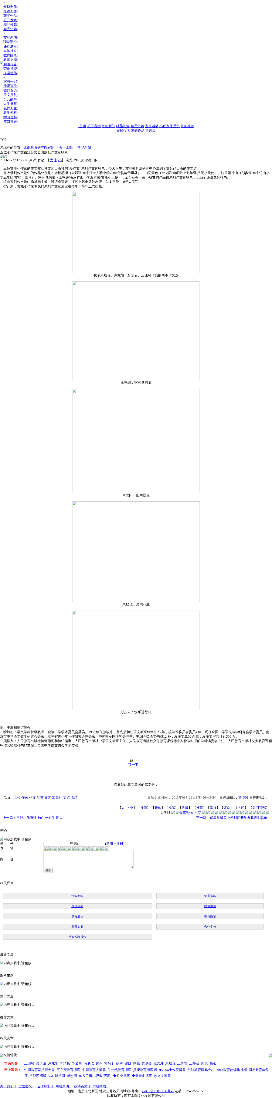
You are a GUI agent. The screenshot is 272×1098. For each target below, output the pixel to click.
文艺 (47, 797)
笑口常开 (10, 121)
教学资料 (10, 112)
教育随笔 (10, 55)
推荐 (199, 808)
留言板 (150, 130)
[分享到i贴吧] (246, 813)
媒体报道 (10, 51)
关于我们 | (8, 1086)
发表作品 (137, 130)
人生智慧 (10, 104)
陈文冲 (158, 1063)
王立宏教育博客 (68, 1070)
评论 (226, 808)
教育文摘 (10, 59)
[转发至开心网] (229, 813)
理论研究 (10, 42)
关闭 (241, 808)
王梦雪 (182, 1063)
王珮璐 (29, 1063)
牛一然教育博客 (119, 1070)
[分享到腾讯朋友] (216, 813)
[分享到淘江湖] (237, 813)
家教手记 (10, 81)
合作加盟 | (45, 1086)
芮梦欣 (89, 1063)
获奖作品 (10, 15)
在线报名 (123, 130)
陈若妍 (77, 1063)
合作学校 (210, 926)
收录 (74, 797)
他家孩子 (10, 86)
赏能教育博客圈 (145, 1070)
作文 (32, 797)
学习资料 (10, 117)
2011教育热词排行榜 (231, 1070)
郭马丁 (109, 1063)
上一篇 (8, 818)
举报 (213, 808)
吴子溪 (41, 1063)
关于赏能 (94, 126)
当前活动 (152, 126)
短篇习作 (10, 11)
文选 (66, 797)
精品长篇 (10, 24)
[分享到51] (263, 813)
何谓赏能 (10, 73)
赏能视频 (187, 126)
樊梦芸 (147, 1063)
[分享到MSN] (220, 813)
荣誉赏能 (10, 68)
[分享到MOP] (212, 813)
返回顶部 (259, 808)
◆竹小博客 (121, 1076)
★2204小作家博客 (172, 1070)
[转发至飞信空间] (233, 813)
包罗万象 (10, 108)
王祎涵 (194, 1063)
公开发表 (10, 20)
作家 (24, 797)
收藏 (185, 808)
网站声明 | (63, 1086)
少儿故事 (10, 99)
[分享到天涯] (250, 813)
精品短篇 (10, 29)
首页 (82, 126)
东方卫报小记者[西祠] (95, 1076)
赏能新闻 (10, 37)
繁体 (157, 808)
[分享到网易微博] (254, 813)
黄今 (99, 1063)
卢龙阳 (53, 1063)
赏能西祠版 (37, 1076)
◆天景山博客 (142, 1076)
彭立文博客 (162, 1076)
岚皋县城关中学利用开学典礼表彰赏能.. (239, 818)
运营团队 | (26, 1086)
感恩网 (72, 1076)
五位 (17, 797)
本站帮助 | (100, 1086)
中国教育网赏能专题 (39, 1070)
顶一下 (133, 765)
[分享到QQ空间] (188, 813)
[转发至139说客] (242, 813)
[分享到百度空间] (259, 813)
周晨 (204, 1063)
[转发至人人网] (203, 813)
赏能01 (243, 797)
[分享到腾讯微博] (173, 813)
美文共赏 (10, 95)
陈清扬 (65, 1063)
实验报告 (10, 64)
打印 (143, 808)
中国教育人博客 (94, 1070)
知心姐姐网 (56, 1076)
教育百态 (10, 90)
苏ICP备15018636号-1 (158, 1091)
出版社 (57, 797)
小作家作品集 (169, 126)
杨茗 (213, 1063)
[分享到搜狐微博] (267, 813)
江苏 (40, 797)
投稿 (171, 808)
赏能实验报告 (77, 936)
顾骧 (136, 1063)
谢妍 (128, 1063)
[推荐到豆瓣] (225, 813)
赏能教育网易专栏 (201, 1070)
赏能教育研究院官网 (39, 147)
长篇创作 (10, 7)
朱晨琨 (170, 1063)
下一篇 (201, 818)
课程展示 (10, 46)
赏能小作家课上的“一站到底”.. (39, 818)
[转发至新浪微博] (208, 813)
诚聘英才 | (82, 1086)
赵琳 (119, 1063)
